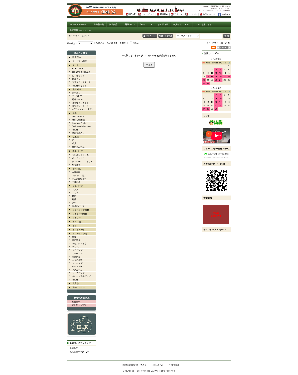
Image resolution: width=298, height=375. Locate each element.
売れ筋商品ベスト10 (79, 352)
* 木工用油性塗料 (77, 179)
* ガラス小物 (74, 260)
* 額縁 (71, 237)
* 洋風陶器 (73, 257)
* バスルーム (74, 270)
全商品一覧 (99, 24)
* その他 (72, 129)
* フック (72, 193)
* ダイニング (74, 250)
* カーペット (74, 253)
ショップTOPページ (79, 24)
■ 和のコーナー (76, 287)
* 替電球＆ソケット (78, 103)
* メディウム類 (76, 175)
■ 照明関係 (74, 89)
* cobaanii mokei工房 (80, 72)
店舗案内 (164, 14)
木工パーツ (73, 36)
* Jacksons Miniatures (79, 126)
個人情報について (181, 24)
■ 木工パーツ (75, 151)
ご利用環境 (174, 365)
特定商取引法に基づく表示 (134, 365)
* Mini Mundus (75, 116)
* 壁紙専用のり (76, 133)
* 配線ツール (74, 99)
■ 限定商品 (74, 57)
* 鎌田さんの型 (76, 147)
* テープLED (74, 96)
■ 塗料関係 (74, 169)
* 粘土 (71, 140)
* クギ (71, 203)
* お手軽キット (76, 75)
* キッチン (73, 247)
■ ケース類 (74, 222)
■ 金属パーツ (75, 186)
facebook (225, 14)
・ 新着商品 (73, 302)
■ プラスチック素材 (78, 210)
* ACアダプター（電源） (80, 109)
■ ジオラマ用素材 (77, 214)
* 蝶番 (71, 199)
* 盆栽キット (74, 79)
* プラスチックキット (79, 82)
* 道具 (71, 143)
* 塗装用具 (73, 182)
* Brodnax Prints (76, 123)
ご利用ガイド (129, 24)
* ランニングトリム (78, 155)
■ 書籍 (72, 225)
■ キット (73, 65)
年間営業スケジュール (80, 30)
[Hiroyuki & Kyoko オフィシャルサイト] (81, 334)
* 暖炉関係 (73, 240)
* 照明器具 (73, 93)
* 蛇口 (71, 196)
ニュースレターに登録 (218, 154)
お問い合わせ (209, 14)
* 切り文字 (73, 165)
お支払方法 (163, 24)
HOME (132, 14)
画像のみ (123, 43)
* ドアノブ (73, 189)
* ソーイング (74, 263)
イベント (193, 14)
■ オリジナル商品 (77, 61)
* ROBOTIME (75, 68)
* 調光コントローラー (79, 106)
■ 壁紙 (72, 113)
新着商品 (113, 24)
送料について (146, 24)
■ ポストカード (76, 229)
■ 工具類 (73, 283)
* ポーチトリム (76, 158)
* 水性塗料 (73, 172)
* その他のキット (77, 85)
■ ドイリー (74, 218)
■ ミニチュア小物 (77, 233)
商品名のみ (100, 43)
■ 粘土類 (73, 137)
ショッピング (148, 14)
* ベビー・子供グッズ (79, 276)
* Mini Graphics (76, 120)
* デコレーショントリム (80, 161)
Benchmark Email (221, 157)
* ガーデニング (76, 273)
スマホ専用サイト (203, 24)
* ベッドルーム (76, 266)
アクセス (178, 14)
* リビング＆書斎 (77, 243)
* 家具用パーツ (76, 206)
